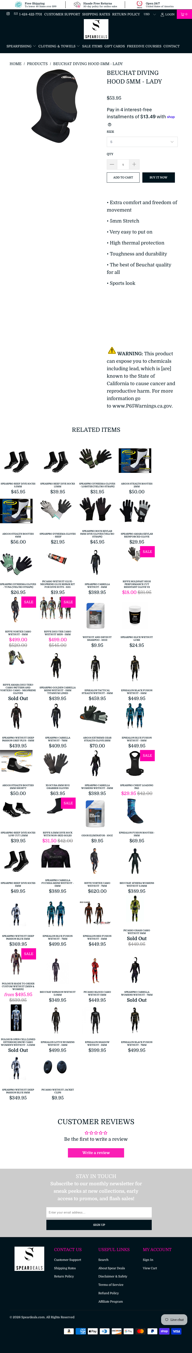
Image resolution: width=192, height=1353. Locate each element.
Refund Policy (108, 1293)
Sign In (148, 1260)
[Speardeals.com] (96, 29)
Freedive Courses (144, 46)
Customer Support (62, 14)
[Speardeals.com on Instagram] (8, 14)
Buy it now (158, 177)
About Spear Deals (111, 1268)
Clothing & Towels (57, 46)
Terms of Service (110, 1285)
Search (103, 1260)
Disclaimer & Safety (112, 1276)
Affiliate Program (110, 1301)
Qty (110, 154)
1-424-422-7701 (30, 14)
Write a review (96, 1153)
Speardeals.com (33, 1317)
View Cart (150, 1268)
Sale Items (92, 46)
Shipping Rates (96, 14)
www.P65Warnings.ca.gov (142, 406)
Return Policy (126, 14)
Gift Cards (114, 46)
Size (110, 131)
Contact (171, 46)
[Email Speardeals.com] (15, 14)
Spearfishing (20, 46)
